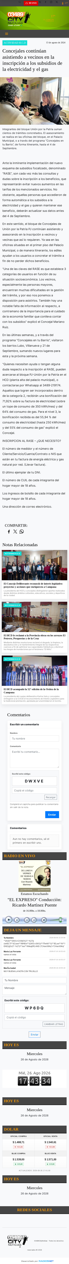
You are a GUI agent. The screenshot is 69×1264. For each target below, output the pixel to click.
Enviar (52, 814)
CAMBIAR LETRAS (53, 1024)
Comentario (15, 746)
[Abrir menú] (7, 33)
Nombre (13, 733)
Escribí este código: (21, 774)
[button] (21, 3)
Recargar (51, 797)
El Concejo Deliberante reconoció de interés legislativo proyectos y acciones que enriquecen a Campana (33, 585)
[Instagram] (52, 3)
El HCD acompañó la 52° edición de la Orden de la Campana (31, 691)
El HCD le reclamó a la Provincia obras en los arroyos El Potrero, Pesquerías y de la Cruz (34, 637)
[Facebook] (46, 3)
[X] (41, 3)
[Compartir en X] (15, 531)
